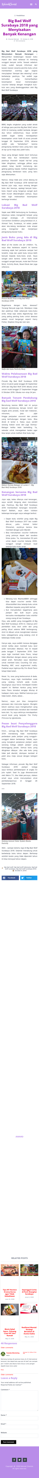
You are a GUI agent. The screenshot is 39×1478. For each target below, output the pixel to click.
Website (4, 1432)
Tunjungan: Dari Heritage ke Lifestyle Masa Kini (23, 1125)
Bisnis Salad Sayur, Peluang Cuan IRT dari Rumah (24, 1079)
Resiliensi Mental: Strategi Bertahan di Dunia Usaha (24, 1095)
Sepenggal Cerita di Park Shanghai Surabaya (23, 1064)
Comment (5, 1389)
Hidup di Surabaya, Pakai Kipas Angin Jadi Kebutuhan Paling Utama (23, 1110)
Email (3, 1424)
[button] (31, 4)
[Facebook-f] (14, 950)
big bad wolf (8, 867)
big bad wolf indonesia (22, 867)
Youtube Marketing (12, 1353)
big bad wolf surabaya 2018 (26, 869)
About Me (19, 935)
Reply (2, 1369)
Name (4, 1415)
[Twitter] (19, 950)
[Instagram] (24, 950)
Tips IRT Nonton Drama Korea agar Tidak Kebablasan (23, 1049)
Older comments (7, 1348)
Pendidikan (20, 15)
